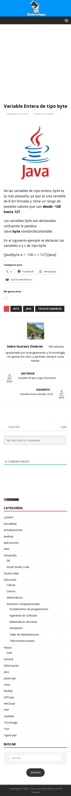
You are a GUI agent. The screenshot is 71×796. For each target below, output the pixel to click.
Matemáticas (15, 597)
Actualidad (10, 523)
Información (11, 665)
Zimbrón (35, 772)
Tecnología (10, 722)
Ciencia (11, 591)
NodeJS (8, 691)
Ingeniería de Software (23, 615)
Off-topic (9, 697)
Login (63, 427)
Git (8, 560)
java (28, 308)
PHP (6, 710)
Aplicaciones (11, 542)
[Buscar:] (35, 758)
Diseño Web (11, 573)
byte (16, 308)
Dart (9, 652)
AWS (6, 549)
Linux (7, 684)
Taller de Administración (24, 634)
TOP (6, 729)
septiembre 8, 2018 (17, 114)
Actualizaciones (13, 530)
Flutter (8, 647)
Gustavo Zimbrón (44, 114)
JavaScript (10, 678)
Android (8, 536)
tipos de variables (50, 308)
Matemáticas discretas (23, 622)
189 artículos (56, 346)
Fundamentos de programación (28, 609)
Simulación (16, 628)
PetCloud (9, 703)
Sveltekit (9, 716)
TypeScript (10, 735)
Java (6, 672)
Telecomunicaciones (22, 641)
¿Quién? (8, 517)
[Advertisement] (35, 65)
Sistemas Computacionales (23, 604)
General (8, 659)
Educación (10, 579)
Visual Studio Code (18, 567)
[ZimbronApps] (35, 14)
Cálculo (11, 585)
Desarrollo (10, 555)
